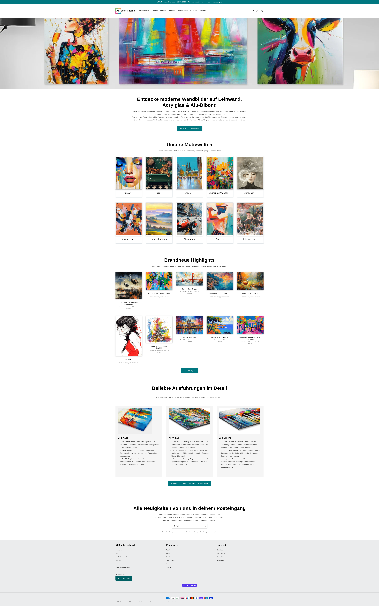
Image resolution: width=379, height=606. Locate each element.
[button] (144, 10)
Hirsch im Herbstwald (250, 293)
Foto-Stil (220, 557)
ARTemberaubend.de (125, 601)
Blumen (168, 567)
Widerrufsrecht (120, 574)
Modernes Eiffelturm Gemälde (159, 347)
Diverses (188, 239)
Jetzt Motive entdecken (189, 128)
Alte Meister (249, 239)
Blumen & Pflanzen (218, 193)
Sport (218, 239)
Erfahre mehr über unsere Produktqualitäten (189, 483)
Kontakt (118, 560)
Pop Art (127, 193)
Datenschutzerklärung (191, 532)
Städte (188, 193)
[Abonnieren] (205, 526)
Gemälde (220, 550)
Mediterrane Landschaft (220, 337)
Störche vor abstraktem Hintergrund (129, 303)
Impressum (119, 571)
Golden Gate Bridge (189, 289)
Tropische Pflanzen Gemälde (159, 293)
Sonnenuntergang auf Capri (220, 293)
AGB (117, 564)
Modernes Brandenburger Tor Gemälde (250, 338)
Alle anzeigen (189, 370)
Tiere (157, 193)
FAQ (116, 553)
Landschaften (158, 239)
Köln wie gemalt (189, 337)
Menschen (249, 193)
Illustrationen (221, 553)
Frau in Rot (128, 359)
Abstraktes (127, 239)
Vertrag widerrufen (123, 578)
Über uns (118, 550)
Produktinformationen (122, 557)
